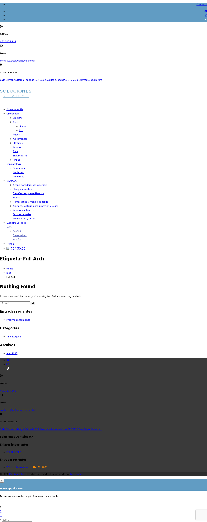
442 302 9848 (8, 42)
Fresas (16, 198)
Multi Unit (18, 177)
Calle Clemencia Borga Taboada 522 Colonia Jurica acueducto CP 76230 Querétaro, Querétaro (51, 80)
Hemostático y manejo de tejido (30, 202)
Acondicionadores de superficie (30, 185)
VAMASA (11, 181)
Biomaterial (19, 168)
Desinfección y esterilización (28, 193)
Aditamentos (20, 139)
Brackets (17, 118)
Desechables (20, 235)
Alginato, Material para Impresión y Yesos (35, 206)
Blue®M (17, 240)
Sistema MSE (20, 156)
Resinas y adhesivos (23, 210)
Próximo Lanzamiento (18, 320)
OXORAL (17, 231)
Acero (22, 126)
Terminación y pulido (24, 219)
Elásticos (18, 143)
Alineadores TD (14, 110)
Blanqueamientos (22, 189)
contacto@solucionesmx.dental (17, 61)
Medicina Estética (16, 223)
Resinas (17, 147)
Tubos (16, 135)
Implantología (14, 164)
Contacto (201, 5)
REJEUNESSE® (13, 452)
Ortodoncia (12, 114)
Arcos (16, 122)
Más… (9, 227)
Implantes (18, 173)
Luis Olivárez (77, 474)
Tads (15, 152)
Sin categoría (13, 337)
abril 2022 (11, 353)
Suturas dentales (22, 214)
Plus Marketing (17, 474)
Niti (21, 131)
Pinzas (16, 160)
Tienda (10, 244)
